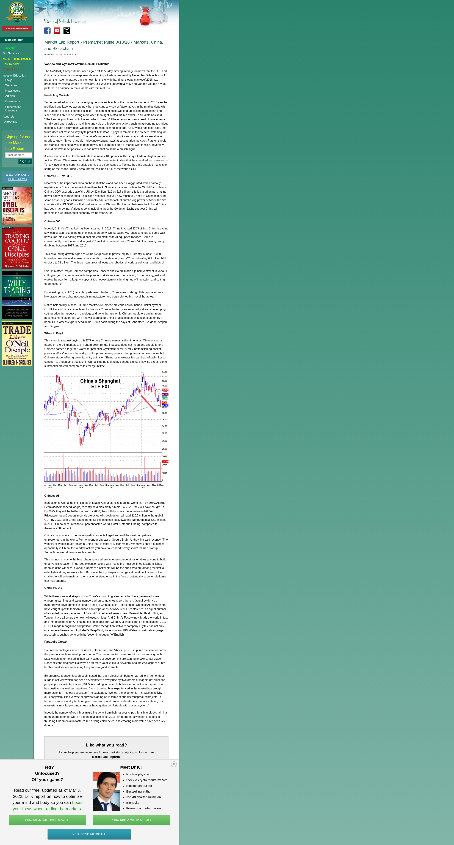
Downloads (12, 101)
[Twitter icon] (66, 30)
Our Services (11, 53)
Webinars (11, 85)
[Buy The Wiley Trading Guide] (17, 295)
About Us (8, 116)
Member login (13, 39)
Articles (10, 95)
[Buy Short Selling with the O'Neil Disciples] (17, 206)
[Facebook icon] (47, 30)
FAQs (8, 80)
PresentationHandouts (13, 108)
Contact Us (10, 121)
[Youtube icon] (57, 30)
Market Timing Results (17, 58)
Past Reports (11, 64)
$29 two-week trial (17, 28)
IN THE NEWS (17, 179)
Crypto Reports (12, 69)
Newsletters (12, 90)
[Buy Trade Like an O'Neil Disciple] (17, 343)
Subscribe (9, 48)
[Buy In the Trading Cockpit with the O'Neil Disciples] (17, 248)
